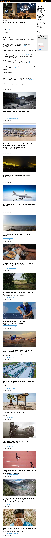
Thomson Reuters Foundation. (28, 49)
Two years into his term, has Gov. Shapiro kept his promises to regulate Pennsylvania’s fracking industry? (42, 31)
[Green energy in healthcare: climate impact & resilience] (19, 100)
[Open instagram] (48, 1)
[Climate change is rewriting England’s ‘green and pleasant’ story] (19, 281)
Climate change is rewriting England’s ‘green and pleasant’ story (18, 293)
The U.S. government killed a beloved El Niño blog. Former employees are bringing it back (18, 351)
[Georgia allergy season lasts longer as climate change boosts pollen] (19, 517)
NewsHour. (16, 67)
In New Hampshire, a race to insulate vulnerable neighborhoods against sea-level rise (17, 144)
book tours (29, 62)
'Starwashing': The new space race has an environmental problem (15, 441)
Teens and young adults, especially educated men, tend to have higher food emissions (18, 264)
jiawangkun (6, 141)
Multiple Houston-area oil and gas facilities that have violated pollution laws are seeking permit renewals (42, 7)
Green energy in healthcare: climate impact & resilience (17, 112)
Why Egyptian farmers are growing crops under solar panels (19, 234)
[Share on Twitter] (5, 89)
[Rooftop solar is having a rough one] (19, 310)
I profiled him (24, 45)
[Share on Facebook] (3, 89)
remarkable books (8, 34)
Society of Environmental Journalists (24, 54)
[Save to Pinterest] (7, 89)
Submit (40, 49)
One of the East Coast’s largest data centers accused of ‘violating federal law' (19, 382)
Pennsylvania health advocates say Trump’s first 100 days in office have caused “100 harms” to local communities (42, 15)
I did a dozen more (8, 29)
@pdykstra (31, 84)
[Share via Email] (8, 89)
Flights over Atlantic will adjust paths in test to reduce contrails (19, 204)
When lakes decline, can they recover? (14, 412)
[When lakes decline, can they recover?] (19, 401)
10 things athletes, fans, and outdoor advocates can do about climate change (19, 471)
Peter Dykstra (4, 25)
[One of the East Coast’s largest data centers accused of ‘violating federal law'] (19, 370)
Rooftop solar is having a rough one (14, 321)
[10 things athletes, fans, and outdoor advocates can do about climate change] (19, 459)
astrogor (5, 172)
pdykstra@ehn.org (26, 84)
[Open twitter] (47, 1)
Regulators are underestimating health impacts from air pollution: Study (42, 23)
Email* (39, 45)
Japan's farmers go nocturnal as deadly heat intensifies (16, 175)
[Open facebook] (45, 1)
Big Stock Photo (8, 141)
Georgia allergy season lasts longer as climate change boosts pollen (19, 529)
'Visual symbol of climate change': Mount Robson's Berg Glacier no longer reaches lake (18, 499)
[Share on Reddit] (10, 89)
